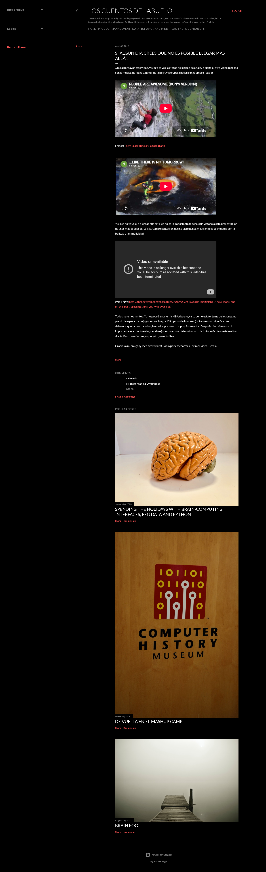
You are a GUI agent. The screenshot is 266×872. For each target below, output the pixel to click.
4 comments (129, 520)
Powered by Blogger (161, 854)
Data (135, 28)
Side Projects (194, 28)
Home (92, 28)
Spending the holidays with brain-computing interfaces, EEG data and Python (169, 511)
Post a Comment (125, 397)
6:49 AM (130, 388)
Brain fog (126, 825)
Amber (129, 378)
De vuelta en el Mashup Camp (148, 721)
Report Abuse (16, 47)
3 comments (129, 727)
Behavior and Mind (154, 28)
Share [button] (78, 46)
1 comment (129, 832)
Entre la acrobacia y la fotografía (144, 145)
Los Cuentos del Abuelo (130, 10)
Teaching (176, 28)
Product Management (114, 28)
